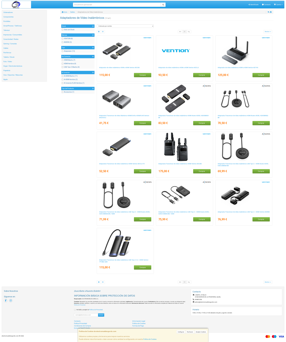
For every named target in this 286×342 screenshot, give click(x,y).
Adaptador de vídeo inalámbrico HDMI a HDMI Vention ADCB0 (119, 67)
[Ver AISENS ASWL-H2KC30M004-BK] (125, 195)
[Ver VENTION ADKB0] (244, 195)
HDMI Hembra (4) (70, 63)
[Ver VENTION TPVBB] (125, 243)
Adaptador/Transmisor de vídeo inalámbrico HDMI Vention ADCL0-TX (122, 164)
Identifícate (254, 4)
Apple (5, 79)
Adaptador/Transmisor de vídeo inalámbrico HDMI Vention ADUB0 (180, 164)
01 (184, 31)
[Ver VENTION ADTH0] (244, 50)
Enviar (101, 315)
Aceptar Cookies (201, 332)
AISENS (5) (68, 42)
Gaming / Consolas (10, 44)
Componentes (8, 17)
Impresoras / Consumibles (12, 35)
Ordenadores (8, 12)
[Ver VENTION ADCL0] (184, 50)
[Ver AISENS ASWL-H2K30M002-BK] (244, 98)
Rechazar (190, 332)
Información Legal (138, 321)
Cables (5, 48)
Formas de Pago (138, 326)
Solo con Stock (69, 30)
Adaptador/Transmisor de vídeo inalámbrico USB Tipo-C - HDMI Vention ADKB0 (244, 212)
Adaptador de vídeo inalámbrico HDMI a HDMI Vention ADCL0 (178, 67)
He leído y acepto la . (89, 309)
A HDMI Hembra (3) (71, 79)
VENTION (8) (68, 38)
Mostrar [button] (267, 31)
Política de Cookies (150, 339)
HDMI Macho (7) (69, 60)
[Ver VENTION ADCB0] (125, 50)
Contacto (267, 4)
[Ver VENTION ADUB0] (184, 147)
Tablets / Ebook (8, 57)
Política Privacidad (80, 323)
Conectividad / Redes (10, 39)
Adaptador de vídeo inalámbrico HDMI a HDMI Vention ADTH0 (238, 67)
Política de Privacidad (79, 305)
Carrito (278, 4)
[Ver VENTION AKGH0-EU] (125, 98)
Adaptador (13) (69, 51)
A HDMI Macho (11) (71, 76)
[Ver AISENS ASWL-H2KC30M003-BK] (244, 147)
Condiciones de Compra (82, 326)
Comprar (143, 75)
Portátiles (6, 21)
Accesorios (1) (69, 92)
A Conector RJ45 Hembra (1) (74, 83)
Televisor (6, 30)
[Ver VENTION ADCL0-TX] (125, 147)
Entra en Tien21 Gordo (82, 328)
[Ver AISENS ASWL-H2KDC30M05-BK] (184, 195)
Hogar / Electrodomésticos (12, 66)
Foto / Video (7, 61)
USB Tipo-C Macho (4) (72, 67)
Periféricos (7, 53)
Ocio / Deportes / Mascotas (13, 75)
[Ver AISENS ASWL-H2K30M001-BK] (184, 98)
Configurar (181, 332)
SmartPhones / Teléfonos (12, 26)
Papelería (6, 70)
